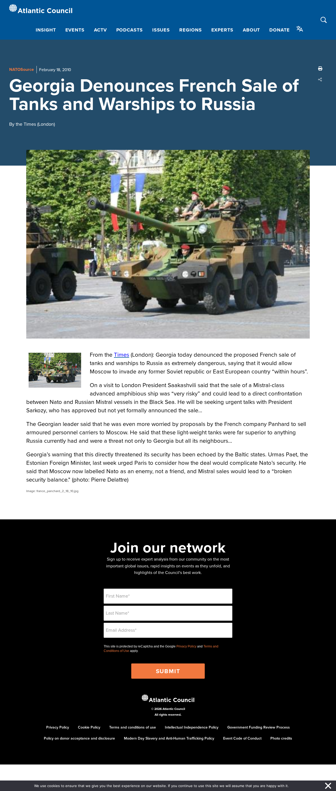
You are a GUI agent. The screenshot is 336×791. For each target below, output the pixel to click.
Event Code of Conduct (242, 738)
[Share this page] (320, 79)
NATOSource (21, 69)
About (251, 30)
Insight (46, 30)
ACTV (100, 30)
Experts (222, 30)
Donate (279, 30)
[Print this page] (320, 68)
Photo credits (281, 738)
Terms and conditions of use (132, 727)
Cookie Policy (89, 727)
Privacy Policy (186, 646)
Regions (190, 30)
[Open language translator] (299, 29)
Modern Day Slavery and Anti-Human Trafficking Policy (169, 738)
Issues (161, 30)
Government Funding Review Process (258, 727)
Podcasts (129, 30)
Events (75, 30)
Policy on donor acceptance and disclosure (79, 738)
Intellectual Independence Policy (191, 727)
